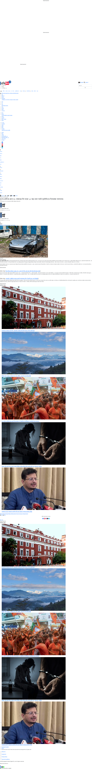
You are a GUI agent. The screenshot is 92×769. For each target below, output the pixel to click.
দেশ (11, 91)
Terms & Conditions (6, 759)
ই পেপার (3, 122)
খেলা (20, 91)
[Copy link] (1, 212)
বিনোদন (24, 91)
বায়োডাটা (3, 118)
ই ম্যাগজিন (3, 123)
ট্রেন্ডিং (3, 125)
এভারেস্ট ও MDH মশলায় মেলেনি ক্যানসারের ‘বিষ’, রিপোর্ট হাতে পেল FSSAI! (22, 278)
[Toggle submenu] (0, 169)
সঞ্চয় (37, 91)
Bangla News (2, 513)
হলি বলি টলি (3, 115)
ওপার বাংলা (3, 110)
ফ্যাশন (9, 99)
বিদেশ (13, 91)
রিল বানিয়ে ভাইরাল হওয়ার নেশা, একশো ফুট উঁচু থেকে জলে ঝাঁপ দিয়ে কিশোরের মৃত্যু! (23, 271)
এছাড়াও (1, 192)
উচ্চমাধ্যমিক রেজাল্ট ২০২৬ (5, 137)
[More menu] (91, 91)
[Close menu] (0, 149)
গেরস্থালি (16, 99)
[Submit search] (85, 88)
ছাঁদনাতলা (3, 140)
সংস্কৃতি (8, 115)
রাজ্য (9, 91)
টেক (13, 99)
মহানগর (7, 91)
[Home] (5, 83)
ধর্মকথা (3, 109)
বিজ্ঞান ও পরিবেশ (4, 119)
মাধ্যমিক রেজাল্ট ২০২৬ (5, 136)
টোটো (14, 99)
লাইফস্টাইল (28, 91)
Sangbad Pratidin (5, 747)
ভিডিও (2, 127)
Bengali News (8, 513)
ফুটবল (5, 105)
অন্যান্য (7, 105)
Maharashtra (14, 513)
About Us (3, 751)
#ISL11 (3, 95)
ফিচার (2, 133)
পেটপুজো (11, 99)
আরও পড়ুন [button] (1, 519)
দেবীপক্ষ (4, 91)
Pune (18, 513)
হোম (2, 94)
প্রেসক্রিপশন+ (17, 91)
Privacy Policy (4, 756)
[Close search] (78, 84)
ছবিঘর (32, 91)
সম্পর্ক (7, 99)
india (3, 748)
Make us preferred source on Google (7, 225)
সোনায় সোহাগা (4, 138)
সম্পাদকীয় (3, 129)
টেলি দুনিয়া (10, 115)
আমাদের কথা (3, 130)
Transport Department (23, 513)
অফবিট (3, 108)
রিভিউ (6, 115)
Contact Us (4, 754)
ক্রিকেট (3, 105)
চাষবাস (3, 120)
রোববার (3, 132)
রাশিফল (35, 91)
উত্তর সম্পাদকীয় (7, 130)
